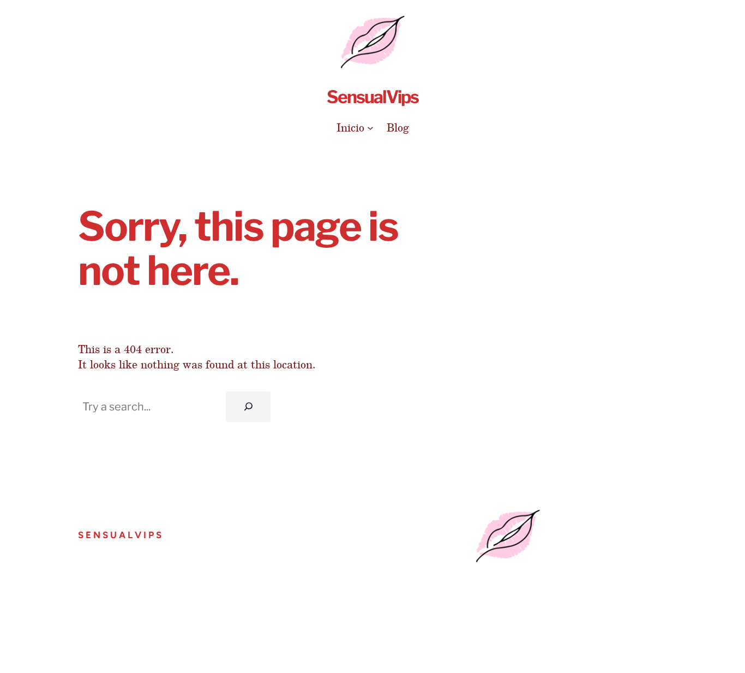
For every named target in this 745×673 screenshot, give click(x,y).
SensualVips (372, 97)
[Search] (248, 406)
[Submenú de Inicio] (370, 127)
